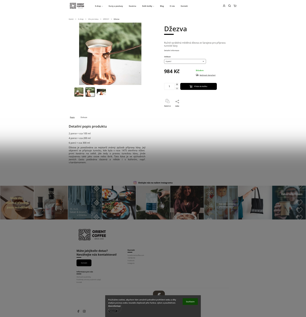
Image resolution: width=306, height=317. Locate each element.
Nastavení (112, 311)
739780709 (131, 258)
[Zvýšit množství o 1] (177, 84)
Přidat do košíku (200, 86)
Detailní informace (171, 50)
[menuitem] (100, 6)
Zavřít (220, 109)
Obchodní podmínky (83, 277)
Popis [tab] (72, 117)
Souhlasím (190, 301)
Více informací (114, 306)
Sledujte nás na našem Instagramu (155, 182)
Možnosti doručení (208, 75)
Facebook (131, 261)
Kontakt (84, 263)
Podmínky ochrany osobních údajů (88, 280)
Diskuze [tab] (84, 117)
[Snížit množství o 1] (177, 88)
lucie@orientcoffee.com (136, 255)
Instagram (131, 263)
